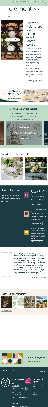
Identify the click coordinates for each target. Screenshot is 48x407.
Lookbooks (10, 13)
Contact (8, 16)
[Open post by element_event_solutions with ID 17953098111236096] (29, 302)
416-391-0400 (16, 395)
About (32, 13)
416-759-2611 (16, 386)
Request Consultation (37, 241)
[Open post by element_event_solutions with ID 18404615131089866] (6, 302)
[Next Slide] (30, 273)
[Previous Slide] (29, 273)
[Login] (2, 16)
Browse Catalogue (36, 204)
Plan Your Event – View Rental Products (35, 81)
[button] (44, 13)
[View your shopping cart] (46, 13)
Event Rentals (4, 13)
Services (15, 13)
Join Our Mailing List (42, 371)
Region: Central (37, 13)
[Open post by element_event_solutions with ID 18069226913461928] (41, 302)
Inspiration (26, 13)
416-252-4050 (16, 405)
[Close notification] (46, 3)
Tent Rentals (20, 13)
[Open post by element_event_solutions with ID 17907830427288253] (18, 302)
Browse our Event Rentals (34, 361)
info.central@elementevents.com (20, 388)
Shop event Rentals (36, 223)
